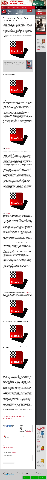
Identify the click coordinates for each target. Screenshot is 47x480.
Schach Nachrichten (13, 12)
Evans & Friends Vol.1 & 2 (40, 445)
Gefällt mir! (25, 22)
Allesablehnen (34, 477)
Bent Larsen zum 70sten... (8, 418)
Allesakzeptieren (42, 477)
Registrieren (14, 452)
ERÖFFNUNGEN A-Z (16, 7)
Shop (3, 7)
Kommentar (5, 453)
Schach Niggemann (27, 431)
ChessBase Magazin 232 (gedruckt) (39, 37)
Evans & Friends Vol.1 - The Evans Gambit (41, 456)
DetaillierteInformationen (26, 477)
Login (41, 7)
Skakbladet (8, 148)
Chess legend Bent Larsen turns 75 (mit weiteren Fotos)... (14, 416)
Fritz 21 (5, 61)
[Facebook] (6, 425)
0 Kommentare (30, 22)
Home (8, 7)
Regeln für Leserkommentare (8, 447)
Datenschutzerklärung (10, 474)
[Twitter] (9, 425)
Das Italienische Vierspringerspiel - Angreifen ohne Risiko (41, 429)
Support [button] (24, 7)
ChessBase (9, 435)
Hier (2, 473)
